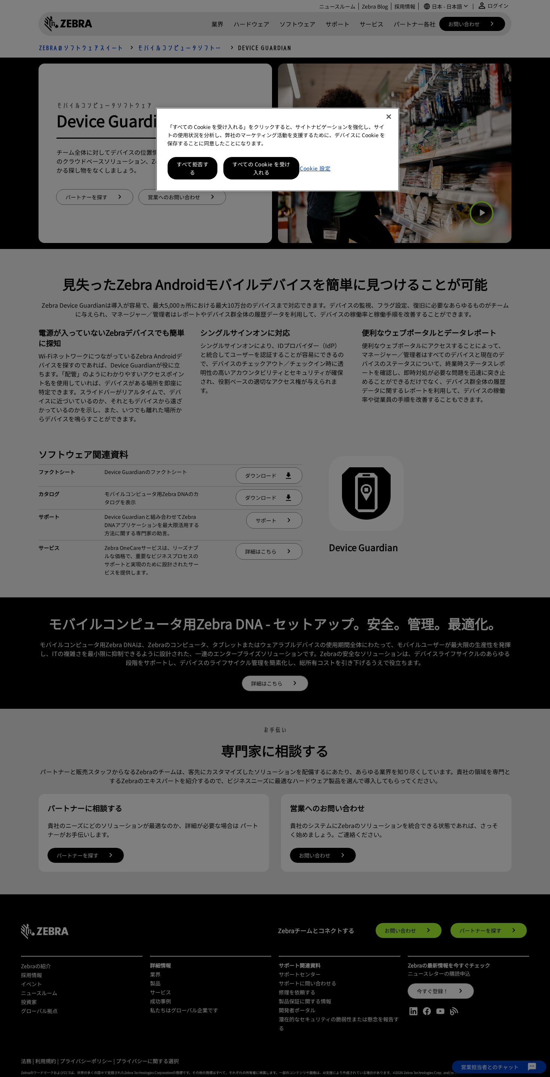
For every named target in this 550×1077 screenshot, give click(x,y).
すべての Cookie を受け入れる (261, 168)
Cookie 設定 (315, 168)
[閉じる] (389, 116)
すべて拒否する (192, 168)
